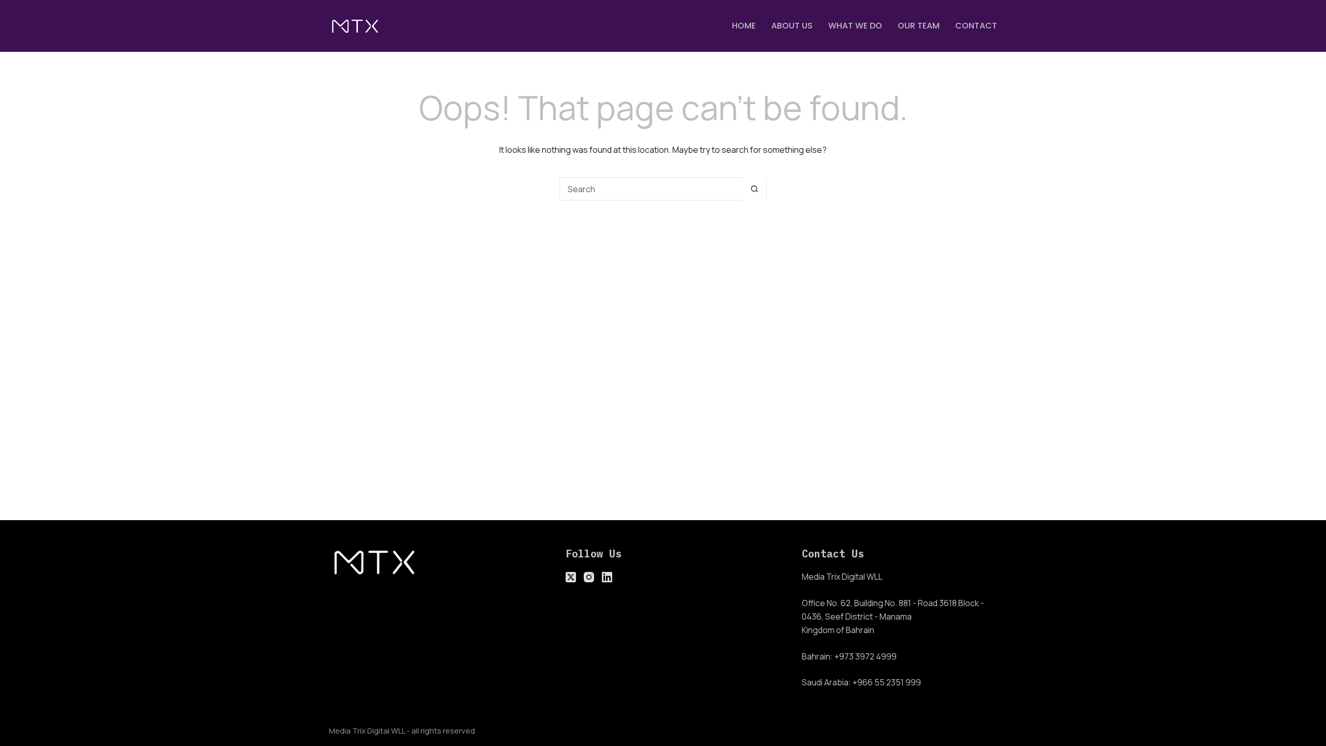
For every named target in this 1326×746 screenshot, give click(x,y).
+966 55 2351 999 (887, 682)
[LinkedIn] (607, 577)
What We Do (855, 26)
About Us (792, 26)
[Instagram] (589, 577)
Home (744, 26)
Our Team (919, 26)
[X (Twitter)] (571, 577)
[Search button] (754, 188)
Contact (976, 26)
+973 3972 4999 (865, 656)
